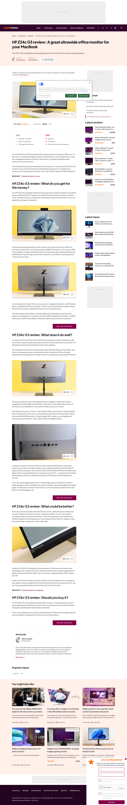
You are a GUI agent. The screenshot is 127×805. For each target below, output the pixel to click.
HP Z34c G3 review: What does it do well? (100, 106)
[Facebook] (99, 28)
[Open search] (121, 28)
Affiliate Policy (75, 790)
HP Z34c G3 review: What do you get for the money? (100, 101)
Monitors (30, 36)
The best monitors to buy (30, 176)
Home (14, 36)
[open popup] (72, 114)
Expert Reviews (9, 28)
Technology (48, 28)
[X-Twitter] (107, 28)
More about (20, 657)
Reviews (15, 673)
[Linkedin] (103, 28)
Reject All (71, 95)
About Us (64, 790)
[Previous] (15, 100)
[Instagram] (111, 28)
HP (22, 673)
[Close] (90, 82)
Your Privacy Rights (45, 95)
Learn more (23, 75)
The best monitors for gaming (32, 590)
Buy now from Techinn (64, 326)
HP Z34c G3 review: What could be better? (97, 111)
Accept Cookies (83, 95)
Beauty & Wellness (76, 28)
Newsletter (91, 28)
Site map (26, 790)
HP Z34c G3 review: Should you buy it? (99, 117)
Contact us (16, 790)
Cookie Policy (84, 91)
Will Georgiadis (20, 60)
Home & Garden (61, 28)
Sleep (38, 28)
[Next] (73, 223)
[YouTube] (115, 28)
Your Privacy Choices (51, 790)
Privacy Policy (36, 790)
